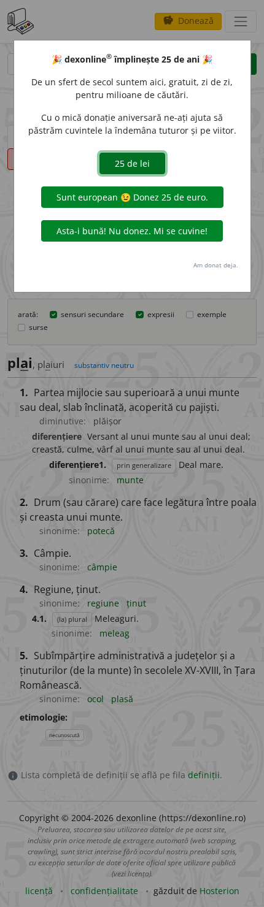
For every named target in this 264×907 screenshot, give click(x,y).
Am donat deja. (215, 265)
